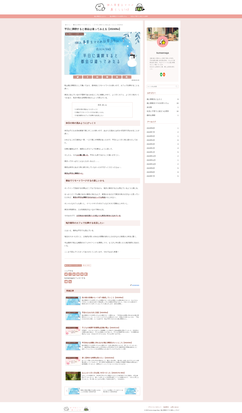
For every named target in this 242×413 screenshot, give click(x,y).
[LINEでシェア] (117, 77)
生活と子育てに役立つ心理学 (162, 111)
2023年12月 (162, 156)
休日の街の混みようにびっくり (87, 109)
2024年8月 (162, 128)
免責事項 (166, 407)
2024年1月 (162, 152)
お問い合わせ (175, 407)
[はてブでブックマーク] (97, 77)
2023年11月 (162, 160)
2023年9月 (162, 168)
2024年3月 (162, 144)
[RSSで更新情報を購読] (70, 281)
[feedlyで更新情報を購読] (66, 281)
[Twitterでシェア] (77, 77)
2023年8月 (162, 172)
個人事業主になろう (162, 99)
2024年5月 (162, 136)
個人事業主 (87, 265)
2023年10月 (162, 164)
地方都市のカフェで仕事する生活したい (90, 115)
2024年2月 (162, 148)
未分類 (162, 107)
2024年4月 (162, 140)
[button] (126, 77)
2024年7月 (162, 132)
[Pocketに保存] (107, 77)
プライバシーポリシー (154, 407)
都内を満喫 (162, 115)
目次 (99, 105)
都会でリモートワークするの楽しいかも (90, 112)
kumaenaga (162, 53)
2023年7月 (162, 176)
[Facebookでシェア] (87, 77)
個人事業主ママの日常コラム (74, 265)
